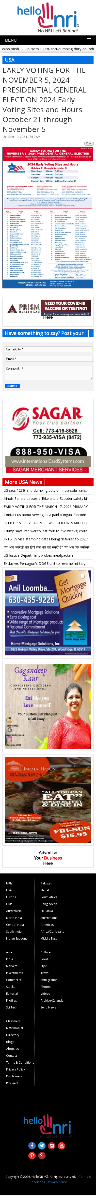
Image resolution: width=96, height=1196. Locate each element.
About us (12, 1049)
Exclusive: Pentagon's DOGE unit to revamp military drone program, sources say (44, 564)
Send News (48, 1007)
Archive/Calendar (53, 1000)
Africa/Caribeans (52, 931)
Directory (12, 1035)
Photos (45, 987)
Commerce (14, 980)
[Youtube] (61, 1145)
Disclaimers (14, 1076)
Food (44, 959)
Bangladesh (49, 904)
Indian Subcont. (17, 938)
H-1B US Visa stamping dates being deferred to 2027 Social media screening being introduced (46, 540)
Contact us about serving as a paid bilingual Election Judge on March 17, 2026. (45, 515)
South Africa (49, 897)
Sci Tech (11, 1007)
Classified (13, 1021)
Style (44, 966)
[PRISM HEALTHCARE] (48, 315)
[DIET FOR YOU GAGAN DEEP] (48, 748)
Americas (47, 925)
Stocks (10, 987)
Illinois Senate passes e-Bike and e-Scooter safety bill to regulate (46, 499)
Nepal (45, 890)
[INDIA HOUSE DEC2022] (48, 841)
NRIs (9, 883)
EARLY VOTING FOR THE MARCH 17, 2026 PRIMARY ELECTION (46, 507)
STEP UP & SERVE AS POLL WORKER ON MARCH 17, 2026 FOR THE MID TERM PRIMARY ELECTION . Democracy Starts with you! (46, 523)
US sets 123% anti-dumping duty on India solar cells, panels (45, 491)
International (49, 918)
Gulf (9, 904)
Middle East (49, 938)
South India (14, 931)
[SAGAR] (48, 471)
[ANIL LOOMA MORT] (48, 654)
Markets (11, 966)
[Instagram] (51, 1145)
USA (9, 890)
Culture (46, 952)
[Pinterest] (32, 1155)
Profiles (11, 1000)
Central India (15, 925)
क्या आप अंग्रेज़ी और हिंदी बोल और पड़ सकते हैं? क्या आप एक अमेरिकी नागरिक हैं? (46, 548)
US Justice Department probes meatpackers (39, 555)
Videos (45, 993)
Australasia (14, 911)
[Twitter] (42, 1145)
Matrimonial (14, 1028)
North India (14, 918)
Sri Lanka (47, 911)
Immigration (49, 980)
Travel (45, 973)
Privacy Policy (15, 1069)
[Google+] (42, 1155)
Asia (9, 952)
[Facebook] (32, 1145)
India (9, 959)
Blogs (10, 1042)
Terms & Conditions (20, 1062)
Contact (11, 1056)
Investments (14, 973)
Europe (11, 897)
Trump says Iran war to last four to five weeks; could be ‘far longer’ (46, 532)
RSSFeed (12, 1083)
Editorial (12, 993)
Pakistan (46, 883)
